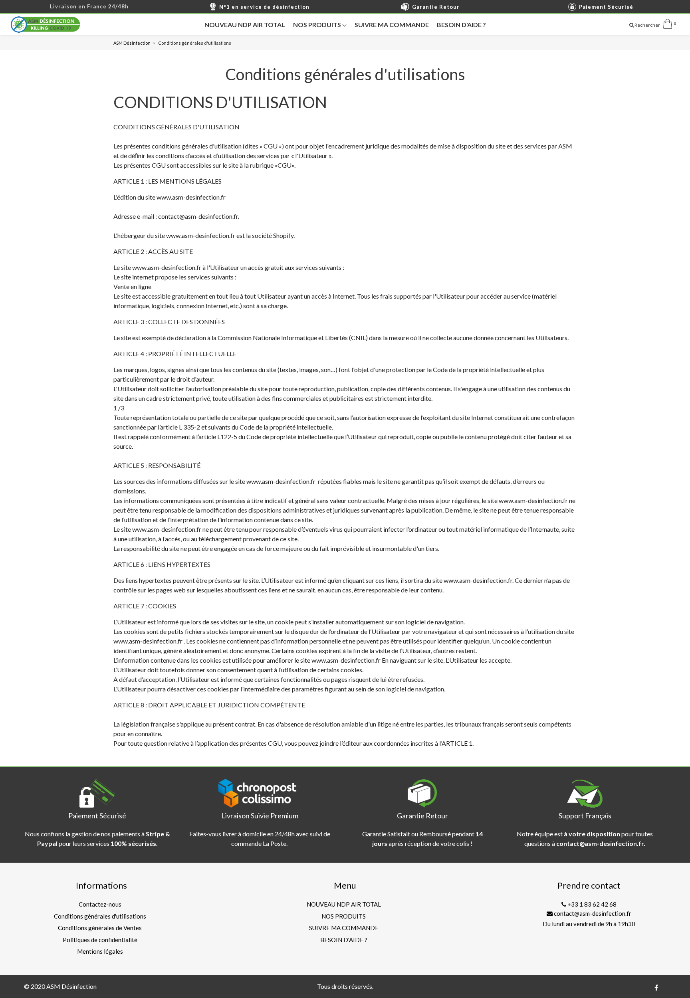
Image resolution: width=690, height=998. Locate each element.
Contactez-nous (100, 904)
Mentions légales (100, 951)
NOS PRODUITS (317, 24)
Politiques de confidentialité (100, 939)
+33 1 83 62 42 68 (591, 904)
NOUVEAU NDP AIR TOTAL (244, 24)
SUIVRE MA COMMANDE (392, 24)
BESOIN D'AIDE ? (461, 24)
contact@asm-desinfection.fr (592, 913)
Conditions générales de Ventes (100, 927)
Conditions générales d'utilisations (100, 916)
